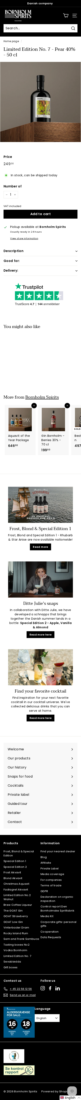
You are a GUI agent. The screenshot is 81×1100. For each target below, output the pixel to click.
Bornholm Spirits (42, 397)
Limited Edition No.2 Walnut (17, 897)
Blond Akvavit (13, 878)
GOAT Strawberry (16, 916)
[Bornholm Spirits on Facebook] (50, 988)
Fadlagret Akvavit (16, 890)
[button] (70, 1097)
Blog (43, 857)
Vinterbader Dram (16, 927)
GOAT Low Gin (13, 922)
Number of (13, 186)
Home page (11, 41)
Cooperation (49, 932)
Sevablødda (12, 962)
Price (8, 157)
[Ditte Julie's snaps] (40, 579)
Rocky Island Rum (16, 933)
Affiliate (45, 863)
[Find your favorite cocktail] (40, 667)
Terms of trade (50, 885)
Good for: (12, 261)
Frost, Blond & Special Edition (19, 853)
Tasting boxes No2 (16, 945)
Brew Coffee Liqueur (18, 905)
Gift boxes (11, 967)
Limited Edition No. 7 (17, 956)
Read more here (40, 634)
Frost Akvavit (12, 872)
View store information (24, 238)
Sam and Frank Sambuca (21, 939)
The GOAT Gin (13, 911)
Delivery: (11, 270)
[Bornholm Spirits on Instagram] (42, 988)
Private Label (49, 868)
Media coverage (52, 874)
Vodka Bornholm (15, 950)
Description (13, 251)
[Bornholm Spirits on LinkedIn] (57, 988)
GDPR (44, 891)
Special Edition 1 (15, 861)
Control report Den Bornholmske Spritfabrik (57, 909)
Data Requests (50, 937)
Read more (40, 547)
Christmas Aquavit (16, 884)
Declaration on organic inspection (56, 899)
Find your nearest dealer (57, 851)
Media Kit (46, 916)
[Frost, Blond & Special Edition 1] (40, 505)
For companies (51, 880)
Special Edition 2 (15, 867)
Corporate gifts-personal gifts (58, 924)
